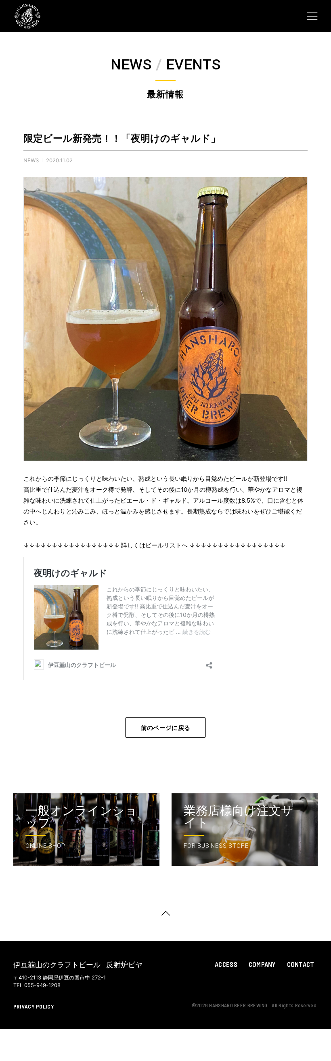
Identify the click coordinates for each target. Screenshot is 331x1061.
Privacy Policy (33, 1006)
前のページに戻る (165, 727)
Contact (300, 964)
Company (262, 964)
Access (226, 964)
